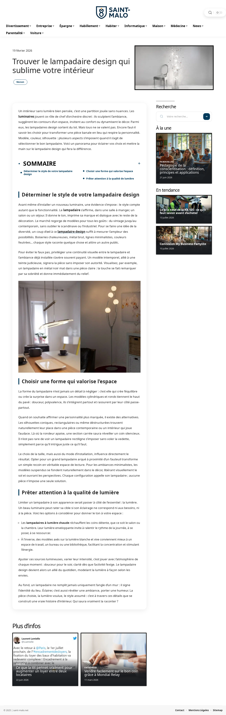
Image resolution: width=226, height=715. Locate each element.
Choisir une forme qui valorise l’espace (109, 171)
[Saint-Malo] (113, 12)
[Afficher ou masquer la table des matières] (98, 163)
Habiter (20, 664)
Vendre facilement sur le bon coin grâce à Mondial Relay (111, 673)
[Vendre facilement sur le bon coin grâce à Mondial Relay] (113, 659)
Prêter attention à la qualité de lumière (110, 178)
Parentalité (167, 161)
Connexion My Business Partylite (183, 244)
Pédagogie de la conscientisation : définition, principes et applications (182, 169)
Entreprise (90, 667)
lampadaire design (71, 232)
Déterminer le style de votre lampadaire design (48, 172)
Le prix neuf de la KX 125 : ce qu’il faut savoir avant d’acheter (183, 211)
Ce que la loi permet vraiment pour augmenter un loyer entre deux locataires (44, 671)
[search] (210, 12)
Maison (20, 81)
